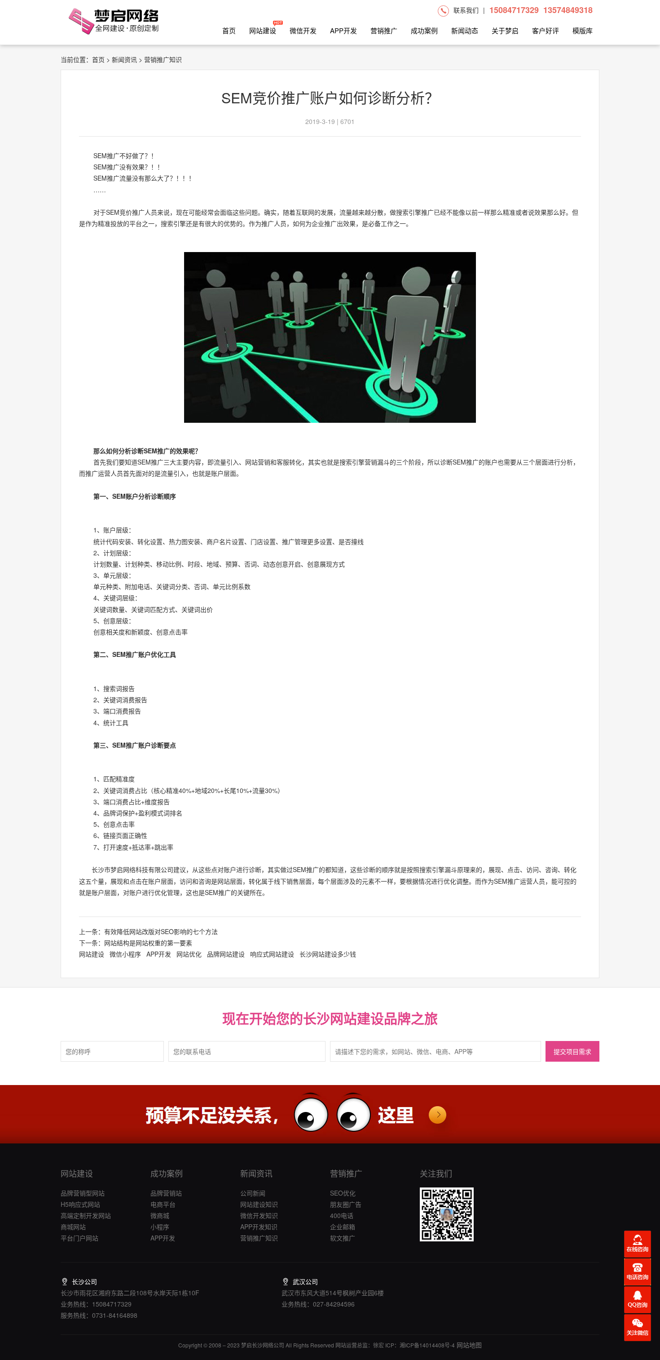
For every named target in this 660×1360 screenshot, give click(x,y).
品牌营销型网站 (83, 1192)
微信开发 (303, 30)
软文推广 (342, 1237)
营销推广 (383, 30)
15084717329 (514, 10)
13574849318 (568, 10)
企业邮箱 (342, 1226)
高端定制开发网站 (86, 1215)
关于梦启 (505, 30)
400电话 (341, 1215)
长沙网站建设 (343, 1018)
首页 (229, 30)
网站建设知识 (259, 1204)
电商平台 (163, 1204)
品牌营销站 (166, 1192)
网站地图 (468, 1344)
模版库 (582, 30)
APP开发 (343, 30)
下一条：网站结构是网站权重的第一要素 (135, 942)
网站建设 (262, 30)
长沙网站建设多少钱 (327, 953)
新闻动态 (464, 30)
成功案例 (424, 30)
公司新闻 (252, 1192)
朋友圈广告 (345, 1204)
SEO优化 (343, 1192)
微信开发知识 (259, 1215)
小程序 (159, 1226)
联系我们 (466, 9)
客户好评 (545, 30)
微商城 (159, 1215)
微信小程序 (125, 953)
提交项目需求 (572, 1052)
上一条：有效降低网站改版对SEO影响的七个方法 (148, 931)
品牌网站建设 (226, 953)
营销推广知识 (259, 1237)
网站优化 (189, 953)
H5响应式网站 (80, 1204)
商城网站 (73, 1226)
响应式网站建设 (272, 953)
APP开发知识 (258, 1226)
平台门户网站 (79, 1237)
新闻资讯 (124, 59)
